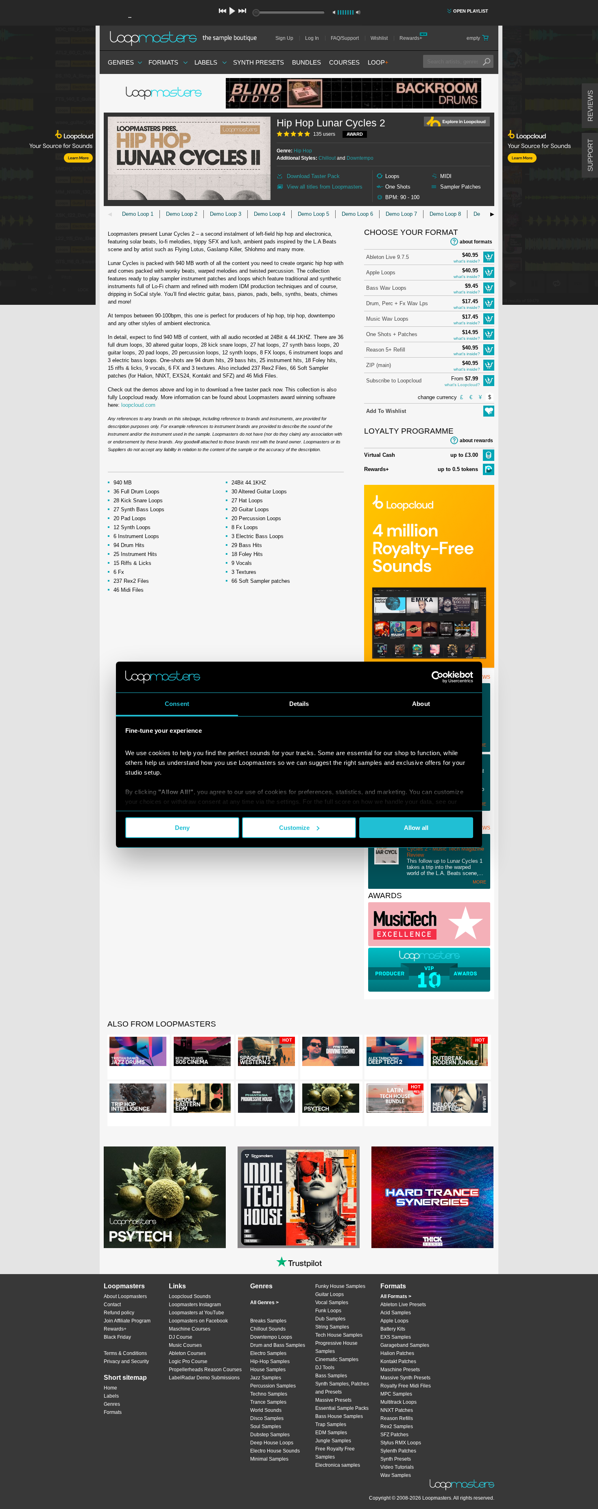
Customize (294, 827)
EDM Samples (331, 1432)
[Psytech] (330, 1099)
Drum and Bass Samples (277, 1345)
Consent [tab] (177, 703)
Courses (344, 62)
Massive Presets (333, 1400)
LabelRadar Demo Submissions (204, 1378)
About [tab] (421, 703)
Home (110, 1388)
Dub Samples (330, 1319)
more (479, 881)
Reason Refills (396, 1418)
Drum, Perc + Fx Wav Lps (397, 303)
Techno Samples (268, 1394)
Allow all (416, 827)
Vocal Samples (331, 1302)
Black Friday (117, 1337)
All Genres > (264, 1302)
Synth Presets (258, 62)
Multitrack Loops (398, 1402)
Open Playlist (470, 11)
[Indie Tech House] (299, 1197)
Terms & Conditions (125, 1353)
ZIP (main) (378, 365)
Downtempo (360, 158)
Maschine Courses (189, 1329)
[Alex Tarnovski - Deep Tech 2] (395, 1053)
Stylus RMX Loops (400, 1443)
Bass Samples (331, 1376)
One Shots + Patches (391, 334)
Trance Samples (268, 1402)
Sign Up (284, 38)
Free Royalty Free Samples (335, 1453)
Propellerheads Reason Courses (205, 1369)
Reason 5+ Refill (385, 350)
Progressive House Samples (336, 1347)
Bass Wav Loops (386, 288)
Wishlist (379, 38)
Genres (121, 62)
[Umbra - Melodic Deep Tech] (459, 1099)
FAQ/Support (345, 38)
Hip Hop (303, 151)
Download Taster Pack (313, 176)
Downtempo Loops (271, 1337)
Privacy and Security (126, 1361)
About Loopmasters (125, 1296)
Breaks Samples (268, 1321)
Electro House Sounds (275, 1451)
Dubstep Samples (270, 1434)
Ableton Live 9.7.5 (387, 257)
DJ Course (180, 1337)
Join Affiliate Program (127, 1321)
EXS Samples (395, 1337)
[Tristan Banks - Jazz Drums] (137, 1053)
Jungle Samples (333, 1441)
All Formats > (395, 1296)
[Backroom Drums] (353, 93)
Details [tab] (299, 703)
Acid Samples (395, 1313)
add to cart (488, 257)
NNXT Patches (396, 1410)
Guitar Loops (329, 1294)
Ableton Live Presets (403, 1304)
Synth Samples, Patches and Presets (342, 1388)
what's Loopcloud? (462, 384)
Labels (205, 62)
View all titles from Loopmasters (324, 187)
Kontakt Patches (398, 1361)
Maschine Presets (400, 1369)
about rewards (476, 440)
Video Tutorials (397, 1467)
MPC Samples (396, 1394)
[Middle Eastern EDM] (202, 1099)
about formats (476, 242)
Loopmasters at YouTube (196, 1313)
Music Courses (185, 1345)
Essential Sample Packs (342, 1408)
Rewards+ (410, 38)
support (590, 155)
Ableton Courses (187, 1353)
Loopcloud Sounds (190, 1296)
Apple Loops (380, 272)
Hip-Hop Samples (270, 1361)
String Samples (332, 1327)
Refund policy (119, 1313)
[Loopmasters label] (165, 93)
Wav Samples (395, 1475)
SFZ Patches (394, 1434)
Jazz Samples (265, 1378)
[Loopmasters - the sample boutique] (186, 38)
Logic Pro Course (188, 1361)
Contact (112, 1304)
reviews (590, 106)
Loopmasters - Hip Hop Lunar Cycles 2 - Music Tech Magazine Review (445, 849)
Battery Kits (392, 1329)
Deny (182, 827)
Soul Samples (265, 1426)
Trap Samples (330, 1424)
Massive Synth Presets (405, 1378)
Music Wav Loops (387, 319)
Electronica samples (337, 1465)
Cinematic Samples (336, 1359)
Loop (378, 62)
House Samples (268, 1369)
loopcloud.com (138, 405)
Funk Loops (328, 1311)
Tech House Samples (338, 1335)
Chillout (327, 158)
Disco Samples (267, 1418)
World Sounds (266, 1410)
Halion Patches (397, 1353)
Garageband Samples (404, 1345)
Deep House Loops (271, 1443)
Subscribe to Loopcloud (393, 381)
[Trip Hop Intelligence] (137, 1099)
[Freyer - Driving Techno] (330, 1053)
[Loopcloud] (48, 166)
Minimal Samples (269, 1459)
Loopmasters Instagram (195, 1304)
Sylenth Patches (398, 1451)
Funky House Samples (340, 1286)
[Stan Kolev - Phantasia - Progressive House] (266, 1099)
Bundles (306, 62)
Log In (312, 38)
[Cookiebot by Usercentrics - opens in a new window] (437, 677)
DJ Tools (324, 1367)
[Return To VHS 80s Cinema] (202, 1053)
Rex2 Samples (396, 1426)
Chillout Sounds (268, 1329)
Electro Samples (268, 1353)
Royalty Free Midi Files (405, 1386)
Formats (163, 62)
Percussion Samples (273, 1386)
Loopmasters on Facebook (198, 1321)
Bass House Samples (339, 1416)
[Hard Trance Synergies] (432, 1197)
